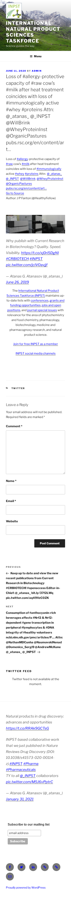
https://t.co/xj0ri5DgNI (40, 253)
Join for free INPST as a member (35, 344)
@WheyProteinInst (50, 178)
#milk (25, 164)
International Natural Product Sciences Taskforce (33, 32)
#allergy (22, 159)
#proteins (31, 174)
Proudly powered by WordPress (26, 887)
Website (12, 521)
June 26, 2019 (17, 282)
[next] (60, 224)
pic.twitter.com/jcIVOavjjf (27, 265)
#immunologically (48, 169)
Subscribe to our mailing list (29, 824)
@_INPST (12, 178)
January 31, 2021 (20, 799)
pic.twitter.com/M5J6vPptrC (29, 782)
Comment (14, 426)
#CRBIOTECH (17, 259)
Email (11, 501)
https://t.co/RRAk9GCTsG (27, 728)
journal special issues (42, 310)
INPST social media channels (36, 353)
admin (37, 70)
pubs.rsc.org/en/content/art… (26, 188)
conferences (40, 300)
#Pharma (30, 764)
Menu (37, 56)
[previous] (11, 224)
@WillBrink (28, 178)
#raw (9, 164)
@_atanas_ (54, 174)
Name (11, 481)
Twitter (18, 388)
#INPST (36, 259)
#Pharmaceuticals (21, 770)
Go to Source (15, 193)
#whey (19, 174)
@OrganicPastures (19, 183)
